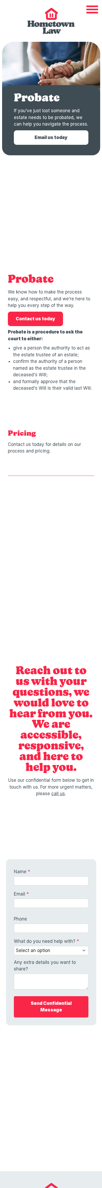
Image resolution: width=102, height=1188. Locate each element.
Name (22, 871)
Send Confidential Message (51, 1007)
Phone (20, 919)
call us (58, 793)
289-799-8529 (53, 1105)
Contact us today (35, 318)
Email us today (51, 137)
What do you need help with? (46, 941)
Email (21, 894)
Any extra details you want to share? (45, 966)
